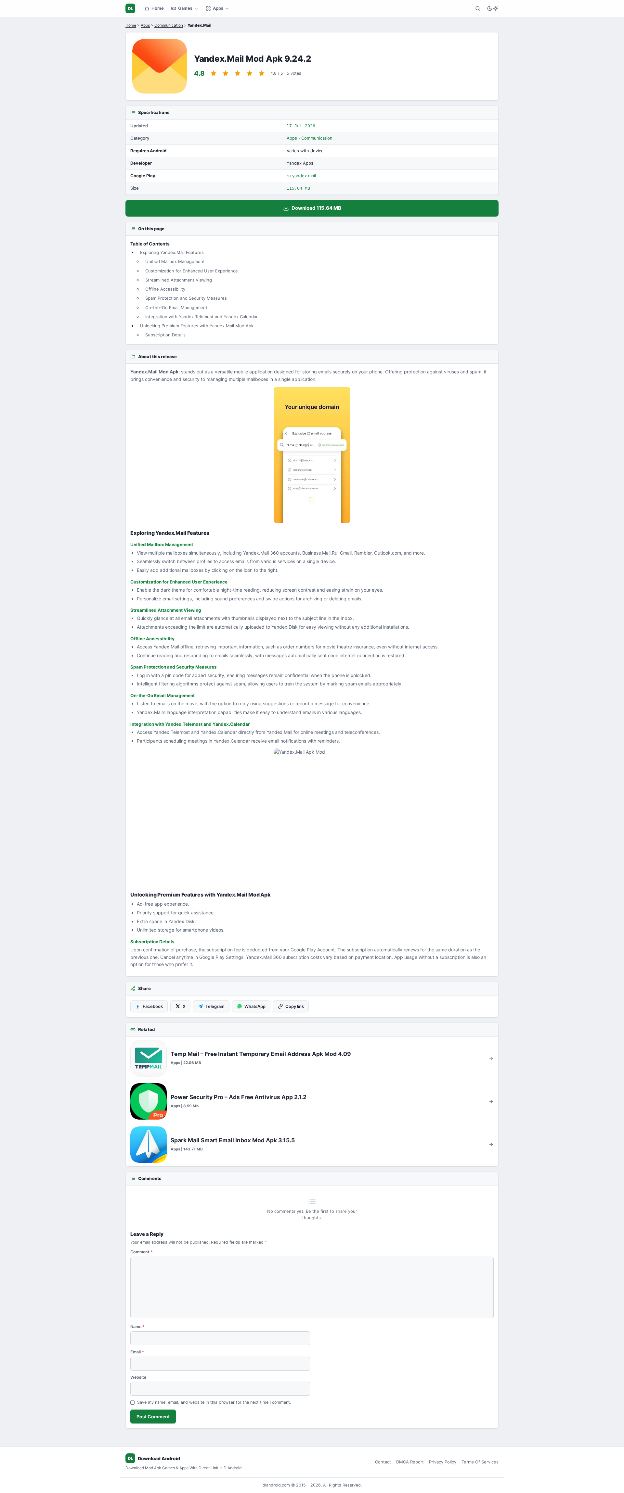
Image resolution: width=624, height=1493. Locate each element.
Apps (218, 8)
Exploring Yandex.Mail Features (172, 252)
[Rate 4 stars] (249, 73)
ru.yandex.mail (301, 175)
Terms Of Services (480, 1461)
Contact (383, 1461)
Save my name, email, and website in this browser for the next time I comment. (214, 1402)
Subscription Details (165, 334)
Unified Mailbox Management (175, 261)
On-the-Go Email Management (176, 307)
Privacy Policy (442, 1461)
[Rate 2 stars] (225, 73)
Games (185, 8)
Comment (141, 1251)
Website (138, 1377)
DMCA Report (410, 1461)
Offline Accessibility (165, 289)
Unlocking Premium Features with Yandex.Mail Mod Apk (197, 325)
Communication (168, 25)
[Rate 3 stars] (237, 73)
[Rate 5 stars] (261, 73)
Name (137, 1326)
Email (137, 1351)
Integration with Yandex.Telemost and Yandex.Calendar (201, 316)
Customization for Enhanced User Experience (191, 270)
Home (157, 8)
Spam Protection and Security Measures (186, 298)
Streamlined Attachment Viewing (178, 279)
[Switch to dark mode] (493, 8)
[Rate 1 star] (213, 73)
